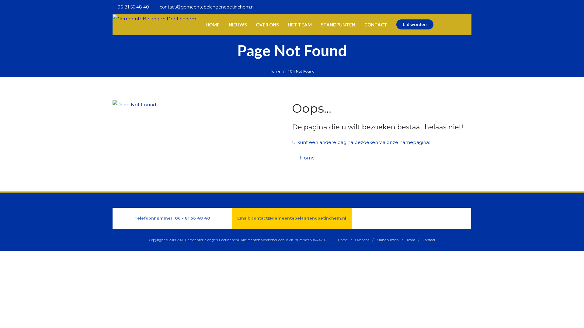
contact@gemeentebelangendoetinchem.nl (298, 218)
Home (274, 71)
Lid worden (415, 24)
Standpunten (388, 240)
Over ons (362, 240)
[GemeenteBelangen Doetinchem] (154, 18)
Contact (429, 240)
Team (410, 240)
